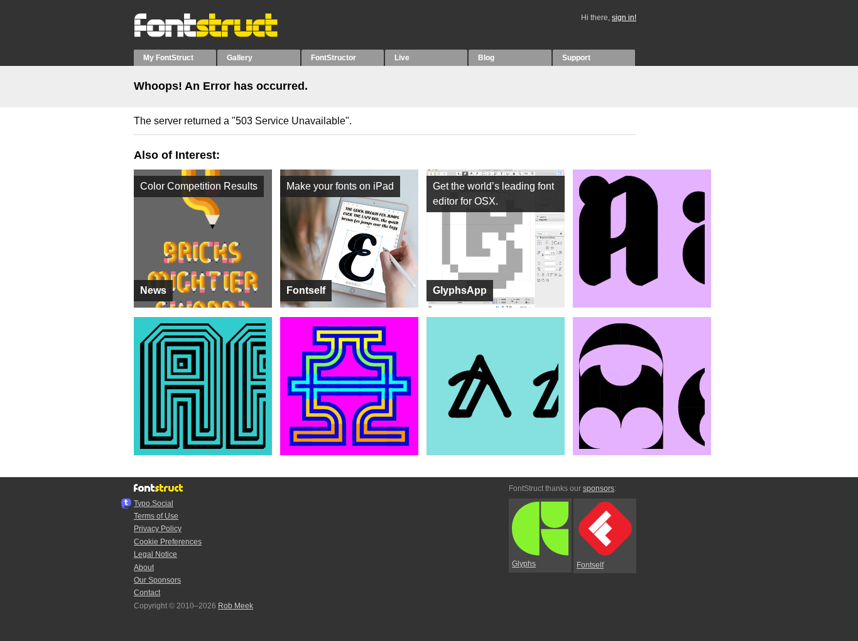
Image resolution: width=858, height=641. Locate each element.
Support (576, 57)
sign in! (624, 17)
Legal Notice (155, 554)
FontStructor (333, 57)
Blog (486, 57)
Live (402, 57)
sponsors (598, 488)
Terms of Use (156, 516)
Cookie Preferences (168, 541)
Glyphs (524, 563)
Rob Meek (235, 605)
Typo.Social (153, 503)
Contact (147, 592)
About (144, 567)
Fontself (590, 565)
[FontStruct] (219, 34)
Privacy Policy (158, 528)
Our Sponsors (157, 580)
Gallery (240, 57)
